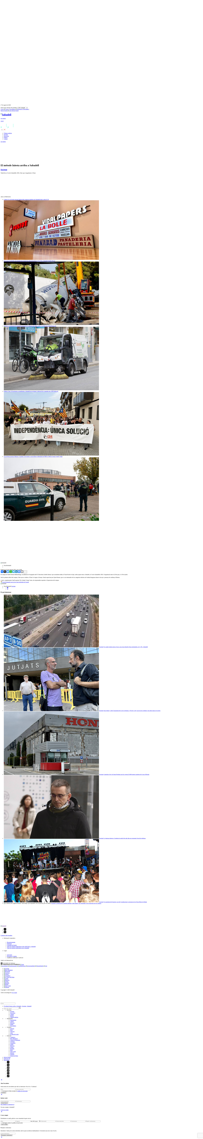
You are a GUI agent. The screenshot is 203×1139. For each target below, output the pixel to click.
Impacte (12, 1028)
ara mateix (3, 141)
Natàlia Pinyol (51, 260)
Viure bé (12, 1031)
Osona (11, 1047)
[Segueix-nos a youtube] (8, 1074)
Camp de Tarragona (15, 1040)
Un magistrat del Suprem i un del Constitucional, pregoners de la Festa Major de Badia (125, 902)
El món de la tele (14, 1034)
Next (11, 1030)
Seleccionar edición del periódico (9, 107)
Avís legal (9, 954)
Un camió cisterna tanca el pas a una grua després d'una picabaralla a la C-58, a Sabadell (126, 647)
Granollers (12, 1043)
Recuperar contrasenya (6, 1135)
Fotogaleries (13, 1020)
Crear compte (4, 1124)
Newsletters (12, 109)
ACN (47, 199)
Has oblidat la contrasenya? (7, 1104)
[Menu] (3, 130)
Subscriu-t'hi (7, 1058)
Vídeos (12, 1021)
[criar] (45, 966)
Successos (6, 136)
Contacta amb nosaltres (6, 935)
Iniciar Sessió (7, 1057)
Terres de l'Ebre (14, 1055)
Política (6, 137)
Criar (11, 1033)
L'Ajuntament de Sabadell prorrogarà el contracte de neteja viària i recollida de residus (29, 326)
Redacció (53, 326)
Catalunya (12, 1037)
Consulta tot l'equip (12, 945)
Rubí (11, 1050)
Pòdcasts (12, 1023)
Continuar (3, 1092)
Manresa (12, 1045)
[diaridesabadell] (12, 966)
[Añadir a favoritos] (25, 571)
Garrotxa (12, 1041)
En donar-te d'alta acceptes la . (15, 1091)
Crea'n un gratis (4, 1110)
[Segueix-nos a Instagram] (8, 1068)
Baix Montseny (14, 1038)
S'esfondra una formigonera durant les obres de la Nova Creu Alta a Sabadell (28, 260)
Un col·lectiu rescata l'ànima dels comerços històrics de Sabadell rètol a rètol (27, 199)
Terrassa (12, 1054)
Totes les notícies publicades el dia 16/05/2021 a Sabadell (21, 946)
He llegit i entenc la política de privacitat (13, 1123)
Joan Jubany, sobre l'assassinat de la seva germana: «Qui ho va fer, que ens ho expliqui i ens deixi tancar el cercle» (132, 710)
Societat (6, 134)
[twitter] (7, 589)
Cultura (6, 139)
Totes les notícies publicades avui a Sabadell (18, 948)
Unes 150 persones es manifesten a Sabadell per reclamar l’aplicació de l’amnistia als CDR (31, 391)
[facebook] (7, 587)
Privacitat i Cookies (12, 956)
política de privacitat (22, 1091)
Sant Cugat (13, 1051)
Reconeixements (11, 942)
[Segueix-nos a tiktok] (8, 1076)
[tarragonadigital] (30, 966)
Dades (11, 1024)
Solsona (12, 1053)
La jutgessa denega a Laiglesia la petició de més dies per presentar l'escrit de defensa (125, 838)
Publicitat (9, 943)
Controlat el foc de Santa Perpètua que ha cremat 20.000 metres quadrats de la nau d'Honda (126, 774)
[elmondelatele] (39, 966)
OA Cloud (14, 992)
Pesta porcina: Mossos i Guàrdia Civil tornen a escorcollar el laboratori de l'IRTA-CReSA (29, 456)
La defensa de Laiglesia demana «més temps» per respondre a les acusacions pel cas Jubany (78, 903)
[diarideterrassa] (21, 966)
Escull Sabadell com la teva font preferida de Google (15, 582)
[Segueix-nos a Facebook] (5, 930)
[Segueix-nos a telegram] (8, 1071)
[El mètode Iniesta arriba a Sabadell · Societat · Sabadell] (6, 114)
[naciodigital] (4, 966)
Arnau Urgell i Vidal (57, 456)
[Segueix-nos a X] (5, 932)
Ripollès (12, 1048)
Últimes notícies (8, 133)
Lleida (11, 1044)
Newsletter (6, 1060)
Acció (5, 456)
